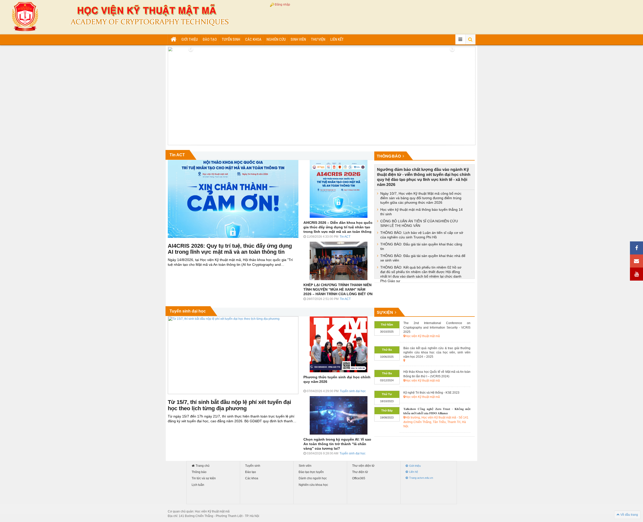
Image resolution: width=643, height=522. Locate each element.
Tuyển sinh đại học (188, 311)
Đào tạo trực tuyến (311, 472)
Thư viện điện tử (363, 465)
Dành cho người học (313, 478)
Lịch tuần (198, 485)
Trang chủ (202, 465)
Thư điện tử (360, 472)
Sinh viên (298, 39)
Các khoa (253, 39)
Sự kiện (385, 312)
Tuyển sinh (231, 39)
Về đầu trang (629, 514)
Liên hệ (413, 471)
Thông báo (199, 472)
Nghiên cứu (276, 39)
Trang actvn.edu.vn (421, 477)
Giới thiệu (189, 39)
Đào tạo (210, 39)
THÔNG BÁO (389, 156)
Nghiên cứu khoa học (313, 485)
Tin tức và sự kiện (204, 478)
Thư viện (318, 39)
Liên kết (337, 39)
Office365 (358, 478)
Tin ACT (177, 155)
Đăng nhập (282, 4)
